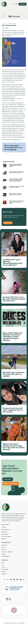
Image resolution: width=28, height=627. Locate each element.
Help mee (4, 549)
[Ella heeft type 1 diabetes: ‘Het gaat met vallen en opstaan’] (14, 357)
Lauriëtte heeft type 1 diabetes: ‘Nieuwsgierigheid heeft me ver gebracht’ (15, 165)
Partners (4, 571)
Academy (4, 527)
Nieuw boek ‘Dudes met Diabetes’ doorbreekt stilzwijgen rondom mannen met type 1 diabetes (16, 179)
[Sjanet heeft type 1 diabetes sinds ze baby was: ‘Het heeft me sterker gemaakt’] (14, 429)
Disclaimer (15, 623)
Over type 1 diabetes (6, 536)
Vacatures (4, 573)
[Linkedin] (10, 579)
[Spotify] (17, 579)
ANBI (3, 562)
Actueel (6, 23)
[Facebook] (4, 579)
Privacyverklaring (8, 623)
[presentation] (5, 165)
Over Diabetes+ (5, 569)
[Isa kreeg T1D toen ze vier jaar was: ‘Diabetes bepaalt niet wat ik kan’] (14, 282)
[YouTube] (14, 579)
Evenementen (5, 534)
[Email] (20, 579)
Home (2, 23)
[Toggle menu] (16, 4)
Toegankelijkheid (6, 556)
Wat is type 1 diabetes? (7, 551)
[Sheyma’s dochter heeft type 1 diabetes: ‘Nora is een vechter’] (14, 393)
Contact (3, 567)
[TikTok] (23, 579)
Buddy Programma (6, 529)
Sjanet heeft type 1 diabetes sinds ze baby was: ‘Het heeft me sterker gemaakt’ (16, 202)
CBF (2, 565)
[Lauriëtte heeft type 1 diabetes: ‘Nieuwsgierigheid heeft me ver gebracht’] (14, 244)
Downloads (4, 532)
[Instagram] (7, 579)
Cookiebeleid (21, 623)
